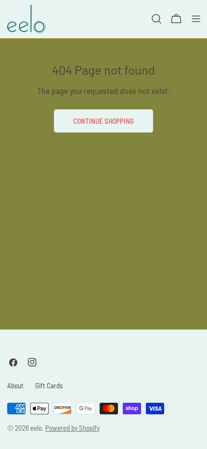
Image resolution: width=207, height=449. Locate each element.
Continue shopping (103, 121)
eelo (36, 427)
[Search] (156, 18)
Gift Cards (49, 385)
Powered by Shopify (72, 427)
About (15, 385)
